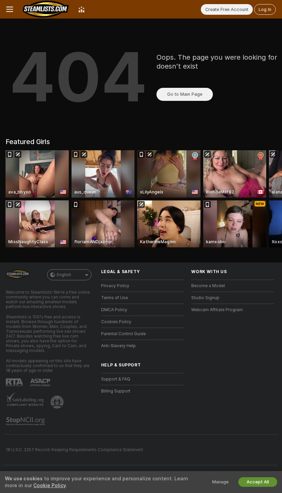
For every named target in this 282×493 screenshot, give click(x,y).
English (64, 274)
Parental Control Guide (123, 333)
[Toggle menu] (9, 9)
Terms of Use (114, 297)
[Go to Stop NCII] (26, 421)
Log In (265, 9)
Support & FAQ (115, 379)
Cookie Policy (49, 485)
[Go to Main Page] (45, 9)
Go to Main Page (184, 94)
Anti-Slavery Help (118, 345)
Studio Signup (205, 297)
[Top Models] (81, 9)
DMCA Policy (114, 309)
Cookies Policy (116, 321)
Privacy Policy (115, 285)
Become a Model (208, 285)
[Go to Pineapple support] (58, 402)
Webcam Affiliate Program (217, 309)
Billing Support (115, 391)
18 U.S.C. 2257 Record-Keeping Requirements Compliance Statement (74, 449)
